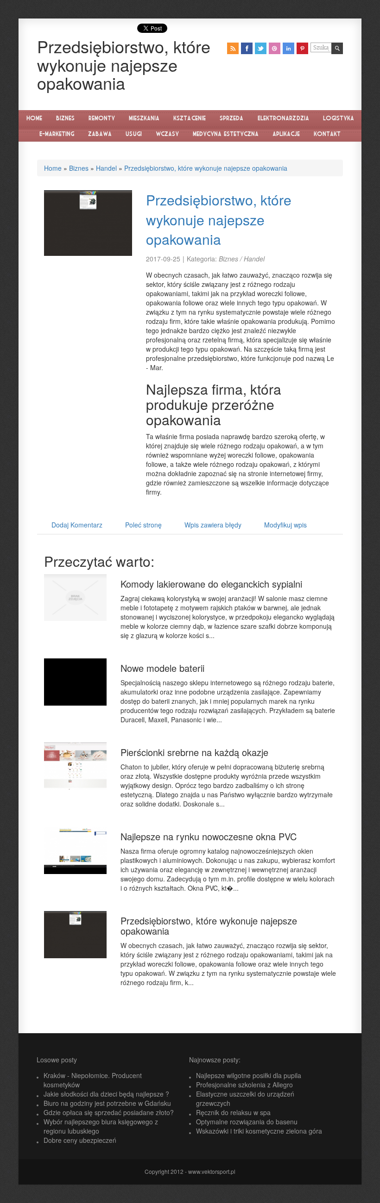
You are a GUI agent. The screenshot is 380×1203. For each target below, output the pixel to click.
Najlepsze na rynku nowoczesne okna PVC (208, 836)
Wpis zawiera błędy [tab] (212, 524)
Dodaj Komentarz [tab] (76, 524)
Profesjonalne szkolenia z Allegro (244, 1084)
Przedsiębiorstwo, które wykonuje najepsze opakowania (205, 168)
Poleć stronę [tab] (143, 524)
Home (53, 168)
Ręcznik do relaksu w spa (233, 1112)
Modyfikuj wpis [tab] (285, 524)
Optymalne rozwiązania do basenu (247, 1121)
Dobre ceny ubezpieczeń (80, 1140)
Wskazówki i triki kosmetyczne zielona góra (259, 1130)
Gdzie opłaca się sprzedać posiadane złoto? (109, 1112)
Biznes (79, 168)
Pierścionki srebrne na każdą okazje (194, 752)
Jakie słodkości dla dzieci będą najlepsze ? (106, 1093)
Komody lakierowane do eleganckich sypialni (211, 583)
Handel (106, 168)
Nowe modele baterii (162, 668)
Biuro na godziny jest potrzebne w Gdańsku (107, 1103)
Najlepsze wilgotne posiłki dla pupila (248, 1075)
